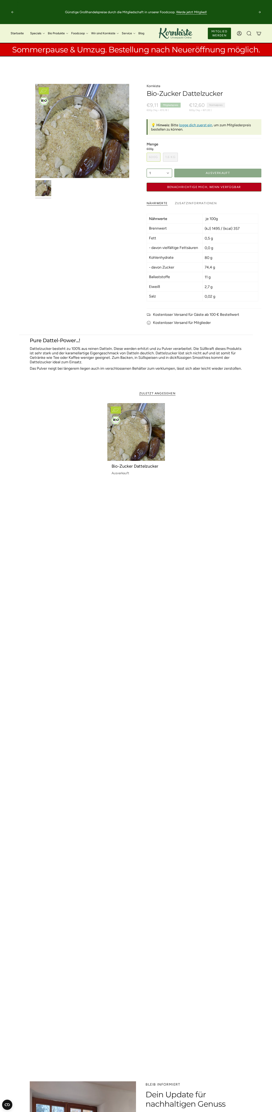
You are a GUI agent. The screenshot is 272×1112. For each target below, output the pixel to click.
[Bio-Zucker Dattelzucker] (136, 432)
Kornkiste (153, 86)
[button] (36, 33)
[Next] (259, 12)
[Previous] (12, 12)
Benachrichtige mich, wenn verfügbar (204, 187)
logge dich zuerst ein (195, 125)
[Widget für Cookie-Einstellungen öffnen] (7, 1105)
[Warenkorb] (259, 33)
